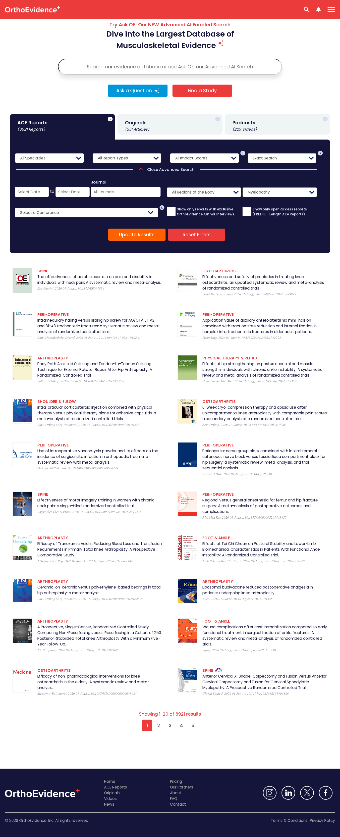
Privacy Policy (322, 820)
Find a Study (202, 90)
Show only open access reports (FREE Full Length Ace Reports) (279, 212)
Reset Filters (197, 234)
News (109, 804)
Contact (178, 804)
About (175, 792)
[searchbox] (170, 67)
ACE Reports (115, 787)
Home (109, 781)
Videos (110, 798)
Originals (112, 792)
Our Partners (181, 787)
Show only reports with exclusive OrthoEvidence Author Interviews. (206, 212)
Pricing (176, 781)
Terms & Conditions (289, 820)
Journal (98, 182)
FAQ (173, 798)
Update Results (137, 234)
